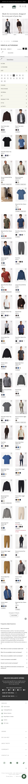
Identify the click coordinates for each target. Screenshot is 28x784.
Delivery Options (7, 713)
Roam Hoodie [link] (18, 311)
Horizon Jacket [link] (4, 362)
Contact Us (5, 755)
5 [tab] (23, 597)
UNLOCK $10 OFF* (1, 386)
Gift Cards (6, 723)
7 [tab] (23, 121)
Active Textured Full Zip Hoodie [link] (20, 285)
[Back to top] (25, 619)
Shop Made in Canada (8, 716)
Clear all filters (10, 52)
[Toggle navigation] (2, 7)
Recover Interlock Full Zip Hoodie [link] (6, 178)
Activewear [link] (15, 41)
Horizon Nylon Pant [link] (5, 337)
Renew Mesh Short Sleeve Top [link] (19, 363)
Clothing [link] (7, 41)
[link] (14, 6)
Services (4, 703)
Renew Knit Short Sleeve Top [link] (20, 205)
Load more (14, 615)
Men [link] (2, 41)
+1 (9, 155)
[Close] (1, 380)
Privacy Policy (9, 776)
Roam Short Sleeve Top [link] (6, 151)
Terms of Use (19, 776)
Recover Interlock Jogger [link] (20, 416)
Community (5, 749)
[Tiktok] (24, 763)
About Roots (5, 743)
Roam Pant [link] (17, 257)
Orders (3, 731)
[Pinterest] (17, 763)
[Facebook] (11, 763)
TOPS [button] (21, 146)
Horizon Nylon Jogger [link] (20, 469)
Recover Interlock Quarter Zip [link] (19, 178)
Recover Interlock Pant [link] (20, 551)
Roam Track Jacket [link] (5, 126)
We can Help (5, 737)
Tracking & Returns (8, 710)
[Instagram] (4, 763)
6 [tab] (9, 121)
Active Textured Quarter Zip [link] (4, 258)
